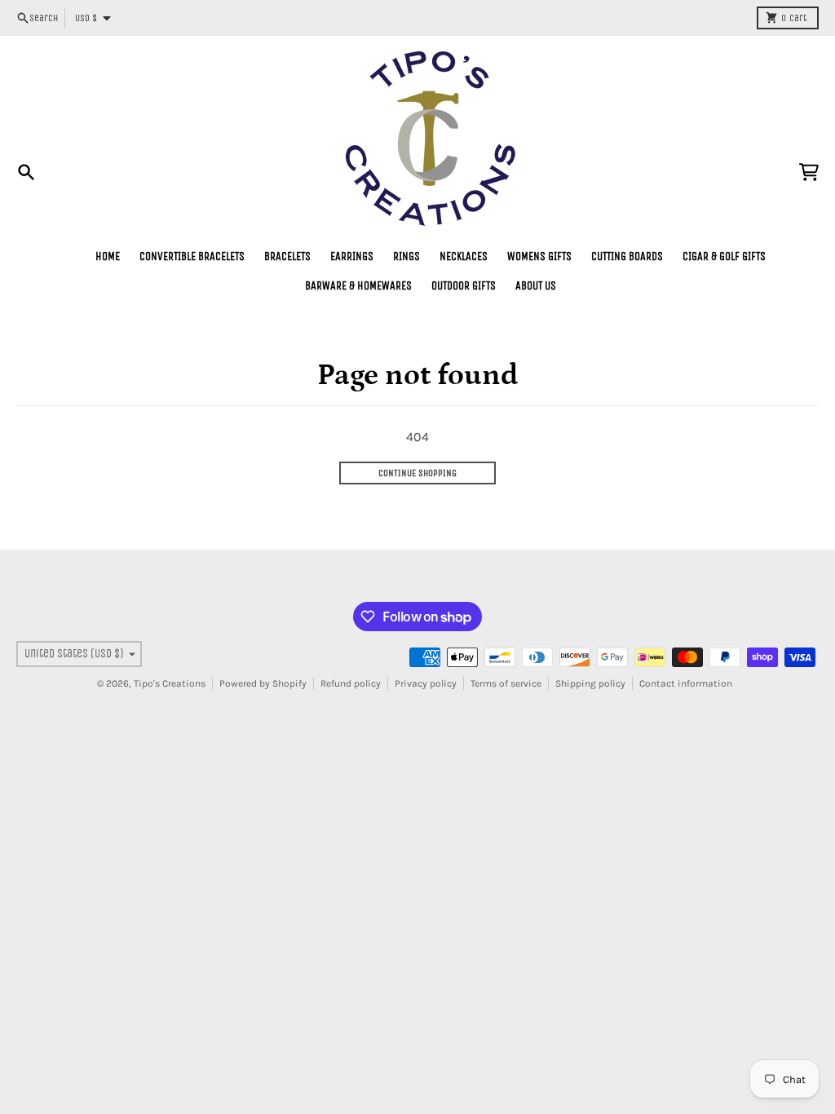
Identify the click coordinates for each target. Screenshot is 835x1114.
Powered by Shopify (263, 683)
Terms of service (506, 683)
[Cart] (809, 172)
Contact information (685, 683)
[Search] (26, 172)
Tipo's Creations (169, 683)
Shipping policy (590, 683)
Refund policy (350, 683)
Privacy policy (426, 683)
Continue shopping (417, 473)
